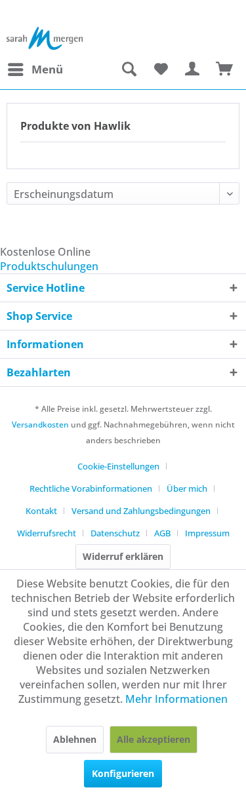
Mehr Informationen (176, 699)
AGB (162, 533)
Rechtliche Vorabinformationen (91, 488)
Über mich (187, 488)
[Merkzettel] (161, 69)
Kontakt (41, 511)
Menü (47, 69)
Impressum (207, 533)
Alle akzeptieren (153, 739)
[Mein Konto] (193, 69)
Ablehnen (74, 739)
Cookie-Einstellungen (118, 466)
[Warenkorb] (225, 69)
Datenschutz (115, 533)
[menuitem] (35, 69)
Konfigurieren (123, 773)
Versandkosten (40, 424)
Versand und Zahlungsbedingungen (141, 511)
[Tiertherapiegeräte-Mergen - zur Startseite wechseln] (45, 38)
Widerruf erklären (123, 556)
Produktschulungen (49, 266)
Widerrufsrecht (46, 533)
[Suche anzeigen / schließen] (128, 69)
